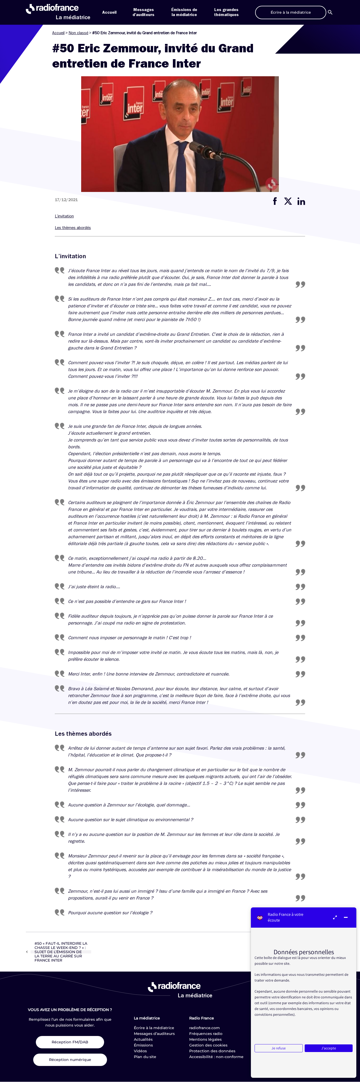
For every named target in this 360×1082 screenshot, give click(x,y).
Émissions (143, 1045)
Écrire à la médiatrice (154, 1027)
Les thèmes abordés (73, 228)
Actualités (143, 1039)
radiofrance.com (204, 1027)
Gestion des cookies (208, 1045)
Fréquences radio (205, 1033)
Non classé (78, 33)
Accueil (109, 12)
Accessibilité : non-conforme (216, 1056)
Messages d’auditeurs (154, 1033)
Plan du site (145, 1056)
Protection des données (212, 1051)
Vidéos (140, 1051)
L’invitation (64, 216)
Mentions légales (205, 1039)
